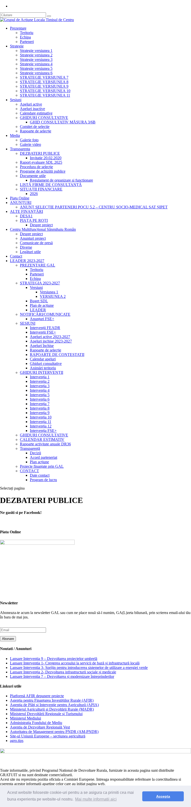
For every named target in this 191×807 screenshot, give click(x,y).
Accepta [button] (163, 796)
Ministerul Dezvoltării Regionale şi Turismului (46, 714)
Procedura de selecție (36, 167)
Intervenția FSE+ (43, 430)
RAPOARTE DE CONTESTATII (57, 354)
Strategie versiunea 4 (36, 64)
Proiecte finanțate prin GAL (42, 466)
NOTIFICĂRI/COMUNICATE (45, 314)
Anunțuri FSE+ (42, 319)
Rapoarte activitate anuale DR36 (45, 444)
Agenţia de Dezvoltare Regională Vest (40, 727)
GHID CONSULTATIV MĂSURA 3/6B (63, 122)
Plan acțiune (39, 462)
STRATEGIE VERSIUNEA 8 (44, 82)
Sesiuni (15, 100)
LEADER (38, 310)
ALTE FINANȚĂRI (26, 211)
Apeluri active (31, 104)
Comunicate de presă (36, 243)
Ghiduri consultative (46, 363)
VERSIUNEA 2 (53, 296)
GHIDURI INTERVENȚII (41, 372)
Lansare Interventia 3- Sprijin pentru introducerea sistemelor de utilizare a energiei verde (79, 667)
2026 (34, 194)
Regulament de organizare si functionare (61, 180)
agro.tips (16, 740)
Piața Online (19, 198)
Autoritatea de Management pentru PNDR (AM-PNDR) (54, 732)
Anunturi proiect (33, 238)
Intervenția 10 (40, 417)
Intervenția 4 (39, 390)
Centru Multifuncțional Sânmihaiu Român (43, 229)
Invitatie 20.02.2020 (45, 158)
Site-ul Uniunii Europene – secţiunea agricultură (47, 736)
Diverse (26, 247)
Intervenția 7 (39, 404)
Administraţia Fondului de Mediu (36, 723)
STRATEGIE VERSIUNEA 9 (44, 86)
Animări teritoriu (43, 368)
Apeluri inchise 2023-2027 (51, 341)
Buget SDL (39, 301)
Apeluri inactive (32, 109)
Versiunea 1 (49, 292)
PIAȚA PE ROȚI (34, 220)
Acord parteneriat (43, 457)
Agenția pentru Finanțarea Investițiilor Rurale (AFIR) (52, 700)
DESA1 (26, 216)
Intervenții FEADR (45, 328)
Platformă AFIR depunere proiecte (37, 696)
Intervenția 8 (39, 408)
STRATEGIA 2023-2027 (40, 283)
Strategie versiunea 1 (36, 50)
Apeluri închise (42, 346)
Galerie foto (29, 140)
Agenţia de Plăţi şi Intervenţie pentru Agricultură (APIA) (54, 705)
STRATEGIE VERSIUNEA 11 (45, 95)
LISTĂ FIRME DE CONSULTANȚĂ (51, 185)
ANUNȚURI (20, 202)
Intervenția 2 (39, 381)
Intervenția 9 (39, 413)
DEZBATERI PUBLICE (40, 153)
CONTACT (29, 471)
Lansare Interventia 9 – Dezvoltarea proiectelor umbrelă (53, 658)
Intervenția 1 (39, 377)
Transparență (30, 448)
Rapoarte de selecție (35, 131)
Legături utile (30, 252)
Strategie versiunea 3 (36, 59)
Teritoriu (26, 33)
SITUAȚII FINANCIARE (41, 189)
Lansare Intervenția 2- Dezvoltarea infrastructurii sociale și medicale (63, 672)
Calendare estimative (36, 113)
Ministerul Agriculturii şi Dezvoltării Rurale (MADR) (52, 709)
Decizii (35, 453)
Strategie (17, 46)
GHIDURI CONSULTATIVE (44, 117)
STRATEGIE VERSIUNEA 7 (44, 77)
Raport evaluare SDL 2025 (41, 162)
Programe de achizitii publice (42, 171)
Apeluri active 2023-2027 (50, 337)
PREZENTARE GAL (37, 265)
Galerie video (30, 144)
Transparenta (20, 149)
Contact (16, 256)
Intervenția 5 (39, 395)
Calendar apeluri (43, 359)
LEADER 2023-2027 (27, 261)
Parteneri (27, 41)
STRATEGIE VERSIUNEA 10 (45, 91)
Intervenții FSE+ (43, 332)
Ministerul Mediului (25, 718)
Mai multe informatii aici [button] (96, 799)
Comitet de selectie (34, 126)
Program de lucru (43, 480)
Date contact (39, 475)
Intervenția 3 (39, 386)
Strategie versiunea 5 (36, 68)
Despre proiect (41, 225)
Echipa (25, 37)
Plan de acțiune (42, 305)
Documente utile (33, 176)
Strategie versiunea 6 (36, 73)
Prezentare (18, 28)
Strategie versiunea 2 (36, 55)
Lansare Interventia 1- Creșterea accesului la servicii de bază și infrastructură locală (75, 663)
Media (15, 135)
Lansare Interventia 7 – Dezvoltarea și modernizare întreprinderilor (62, 676)
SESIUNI (27, 323)
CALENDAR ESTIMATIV (42, 439)
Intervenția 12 (40, 426)
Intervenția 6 (39, 399)
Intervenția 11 (40, 422)
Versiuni (36, 287)
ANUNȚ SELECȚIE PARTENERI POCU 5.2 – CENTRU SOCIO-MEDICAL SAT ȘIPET (94, 207)
